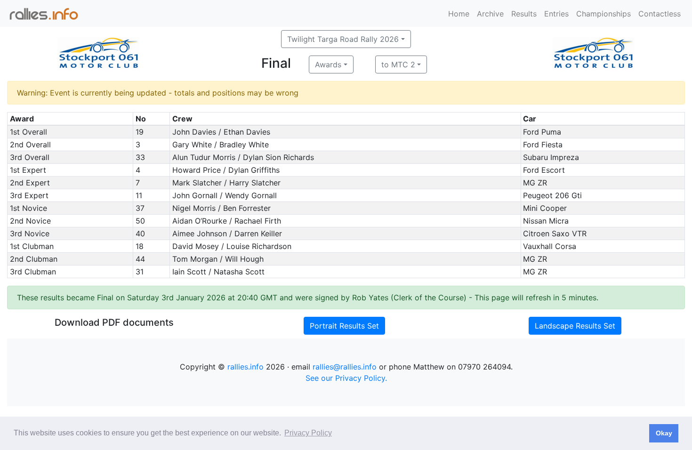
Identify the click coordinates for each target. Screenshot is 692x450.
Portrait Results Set (344, 325)
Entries (556, 13)
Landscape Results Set (575, 325)
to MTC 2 (398, 64)
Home (458, 13)
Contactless (659, 13)
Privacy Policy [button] (308, 433)
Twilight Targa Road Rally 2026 (343, 39)
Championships (603, 13)
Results (524, 13)
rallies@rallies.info (345, 366)
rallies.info (245, 366)
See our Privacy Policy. (346, 378)
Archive (490, 13)
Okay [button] (664, 433)
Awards (328, 64)
